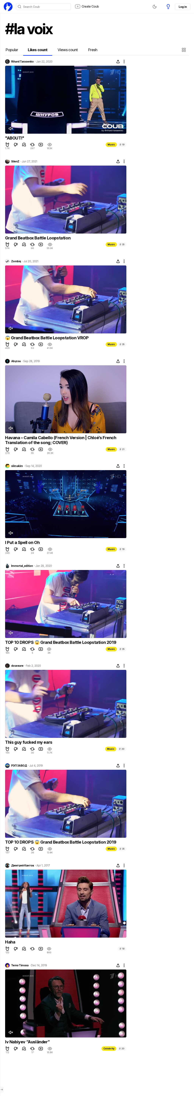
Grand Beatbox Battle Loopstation (37, 237)
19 (122, 144)
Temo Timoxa (20, 965)
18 (122, 948)
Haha (10, 941)
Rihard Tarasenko (22, 61)
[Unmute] (10, 128)
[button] (184, 50)
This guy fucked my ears (28, 742)
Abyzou (16, 361)
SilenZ (15, 161)
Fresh (92, 50)
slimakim (17, 466)
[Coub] (8, 6)
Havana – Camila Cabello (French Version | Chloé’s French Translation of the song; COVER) (60, 440)
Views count (68, 50)
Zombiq (16, 261)
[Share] (118, 61)
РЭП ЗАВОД (19, 765)
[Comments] (24, 144)
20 (121, 748)
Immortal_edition (22, 566)
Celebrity (108, 1048)
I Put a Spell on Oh (22, 542)
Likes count (37, 50)
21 (122, 449)
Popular (11, 50)
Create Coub (90, 6)
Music (111, 144)
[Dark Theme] (155, 7)
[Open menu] (1, 1089)
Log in (183, 6)
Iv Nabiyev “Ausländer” (27, 1041)
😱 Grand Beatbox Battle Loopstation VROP (46, 337)
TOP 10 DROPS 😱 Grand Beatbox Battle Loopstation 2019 (60, 642)
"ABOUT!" (14, 138)
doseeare (17, 665)
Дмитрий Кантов (22, 865)
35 (122, 244)
